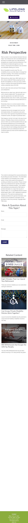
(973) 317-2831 (15, 516)
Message (3, 229)
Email (2, 220)
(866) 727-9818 (16, 517)
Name (2, 211)
